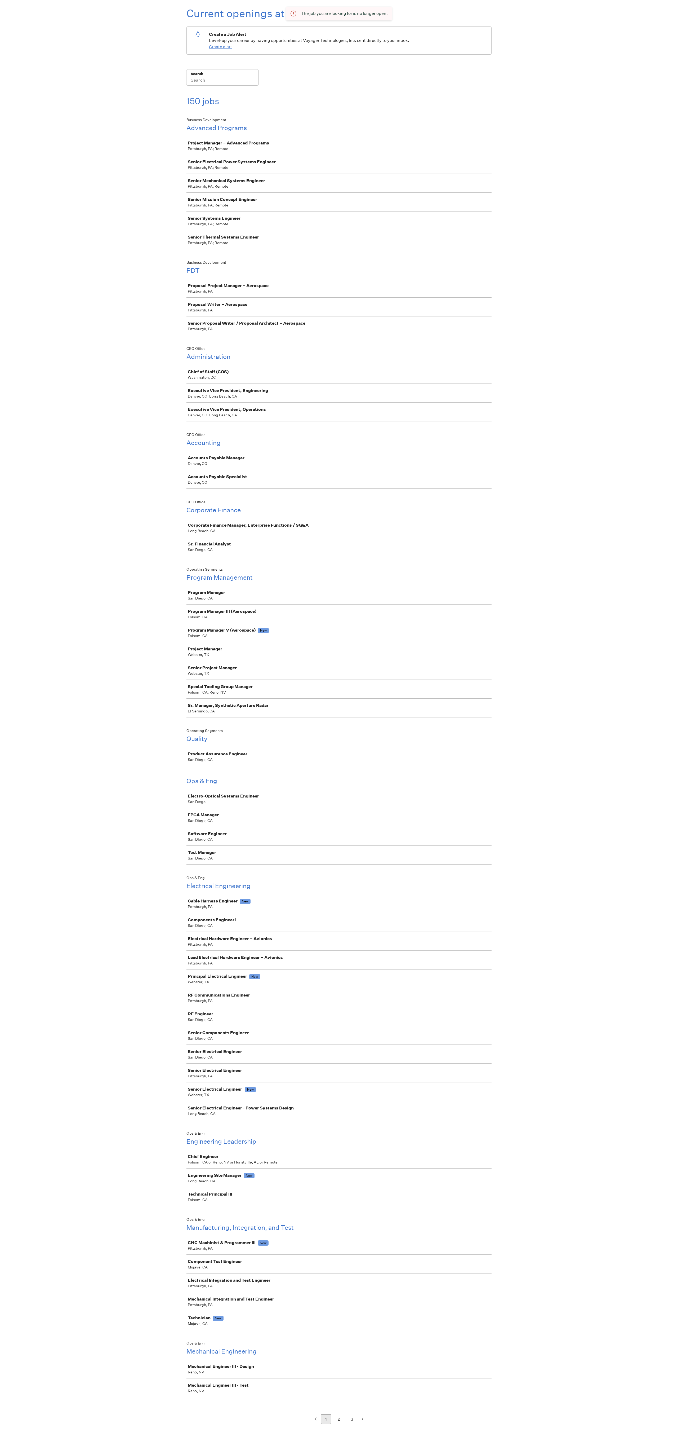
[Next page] (363, 1419)
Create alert (220, 46)
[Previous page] (315, 1419)
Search (197, 74)
